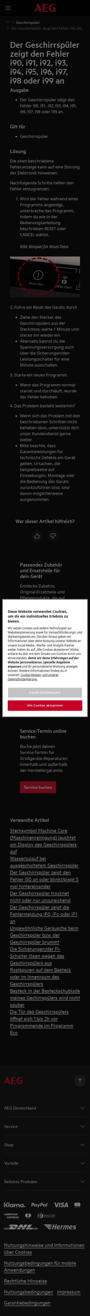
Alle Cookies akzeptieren (45, 705)
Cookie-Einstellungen (44, 692)
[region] (45, 658)
